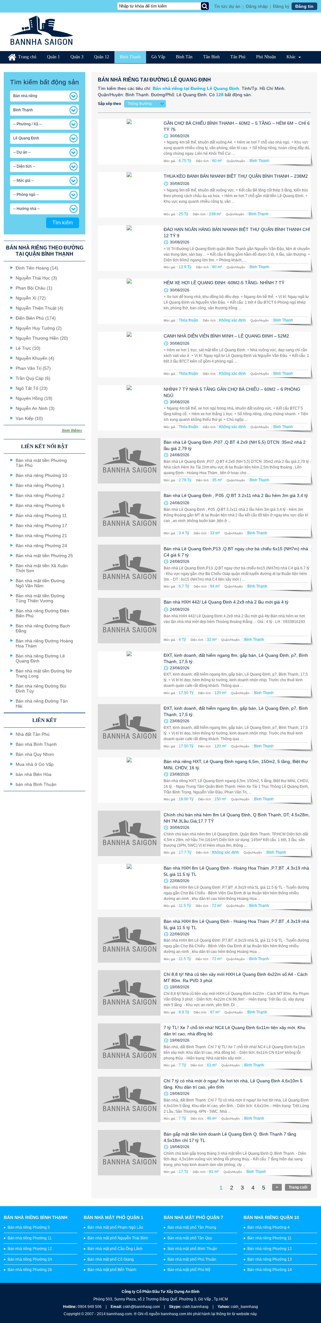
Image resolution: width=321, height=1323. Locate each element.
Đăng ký (281, 6)
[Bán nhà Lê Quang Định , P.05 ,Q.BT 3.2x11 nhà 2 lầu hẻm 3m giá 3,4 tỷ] (129, 514)
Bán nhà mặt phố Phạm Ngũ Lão (115, 1227)
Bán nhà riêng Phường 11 (30, 1238)
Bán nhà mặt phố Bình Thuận (192, 1249)
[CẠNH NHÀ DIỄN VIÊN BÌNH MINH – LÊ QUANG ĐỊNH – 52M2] (129, 354)
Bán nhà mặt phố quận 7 (193, 1217)
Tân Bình (211, 57)
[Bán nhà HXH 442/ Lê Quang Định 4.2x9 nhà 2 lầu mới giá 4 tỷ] (129, 620)
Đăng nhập (257, 6)
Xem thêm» (72, 430)
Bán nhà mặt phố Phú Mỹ (188, 1270)
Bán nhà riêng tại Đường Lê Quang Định (196, 88)
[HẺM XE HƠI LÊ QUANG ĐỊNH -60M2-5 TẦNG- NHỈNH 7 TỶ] (129, 301)
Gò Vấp (158, 57)
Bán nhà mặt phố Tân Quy (189, 1238)
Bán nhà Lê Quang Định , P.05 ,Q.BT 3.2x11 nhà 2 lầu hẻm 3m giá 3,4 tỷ (236, 495)
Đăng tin (304, 6)
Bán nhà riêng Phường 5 (29, 1227)
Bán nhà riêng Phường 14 (269, 1270)
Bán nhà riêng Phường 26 (30, 1270)
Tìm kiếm (62, 222)
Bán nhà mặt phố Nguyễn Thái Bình (117, 1238)
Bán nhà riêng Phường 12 (30, 1249)
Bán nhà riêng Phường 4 (268, 1227)
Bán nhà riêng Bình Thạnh (35, 1217)
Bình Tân (184, 57)
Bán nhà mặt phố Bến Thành (111, 1270)
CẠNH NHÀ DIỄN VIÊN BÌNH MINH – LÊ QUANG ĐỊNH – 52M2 (226, 335)
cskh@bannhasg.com (141, 1307)
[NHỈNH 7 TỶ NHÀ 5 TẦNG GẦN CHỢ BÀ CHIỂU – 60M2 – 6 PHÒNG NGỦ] (129, 408)
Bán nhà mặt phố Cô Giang (110, 1259)
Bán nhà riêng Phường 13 (269, 1259)
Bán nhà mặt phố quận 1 (113, 1217)
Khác (292, 57)
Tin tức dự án (227, 6)
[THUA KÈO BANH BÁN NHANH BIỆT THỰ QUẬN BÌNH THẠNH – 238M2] (129, 194)
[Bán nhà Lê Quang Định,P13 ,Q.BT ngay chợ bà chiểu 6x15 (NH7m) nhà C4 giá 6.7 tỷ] (129, 567)
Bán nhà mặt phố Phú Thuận (191, 1259)
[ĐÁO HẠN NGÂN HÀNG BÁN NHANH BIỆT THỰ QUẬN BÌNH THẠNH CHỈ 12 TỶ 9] (129, 248)
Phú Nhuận (266, 57)
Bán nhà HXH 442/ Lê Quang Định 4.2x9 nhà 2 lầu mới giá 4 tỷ (226, 601)
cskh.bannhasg (195, 1307)
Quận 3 (77, 57)
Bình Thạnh (130, 57)
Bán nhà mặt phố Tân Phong (191, 1227)
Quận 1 (53, 57)
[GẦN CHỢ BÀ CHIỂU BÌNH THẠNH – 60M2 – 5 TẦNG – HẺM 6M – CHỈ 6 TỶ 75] (129, 142)
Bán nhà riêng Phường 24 (30, 1259)
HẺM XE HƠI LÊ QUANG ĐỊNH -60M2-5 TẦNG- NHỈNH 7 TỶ (224, 282)
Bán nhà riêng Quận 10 (271, 1217)
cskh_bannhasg (244, 1307)
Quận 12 (101, 57)
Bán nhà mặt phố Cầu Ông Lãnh (115, 1249)
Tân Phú (237, 57)
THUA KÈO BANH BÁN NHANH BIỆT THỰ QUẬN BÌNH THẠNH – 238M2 (236, 176)
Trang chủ (27, 57)
